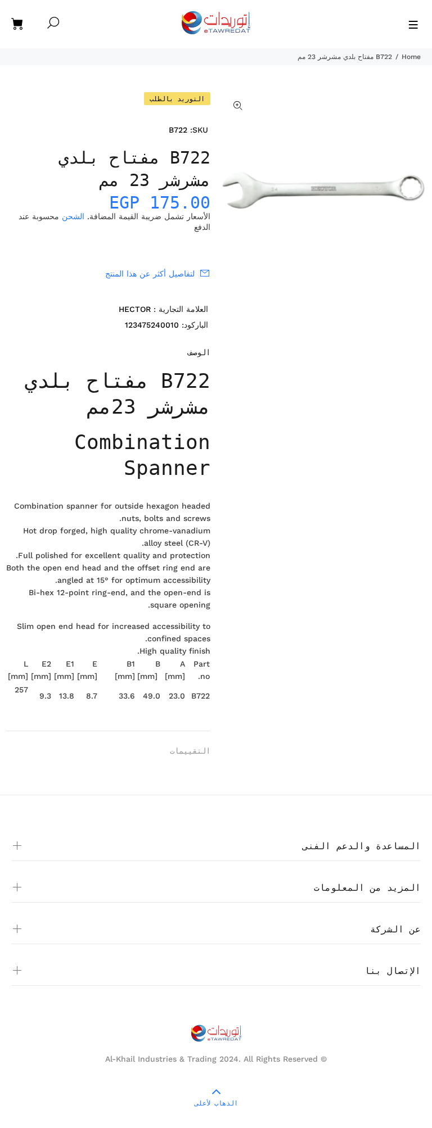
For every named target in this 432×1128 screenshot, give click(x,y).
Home (411, 57)
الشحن (73, 216)
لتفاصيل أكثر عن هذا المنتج (150, 273)
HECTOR (135, 309)
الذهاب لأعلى (216, 1103)
